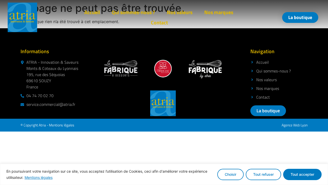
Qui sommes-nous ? (133, 12)
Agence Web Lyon (295, 125)
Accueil (92, 12)
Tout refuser (263, 174)
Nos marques (218, 12)
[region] (164, 174)
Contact (159, 22)
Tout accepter (302, 174)
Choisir (230, 174)
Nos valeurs (179, 12)
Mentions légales (39, 177)
